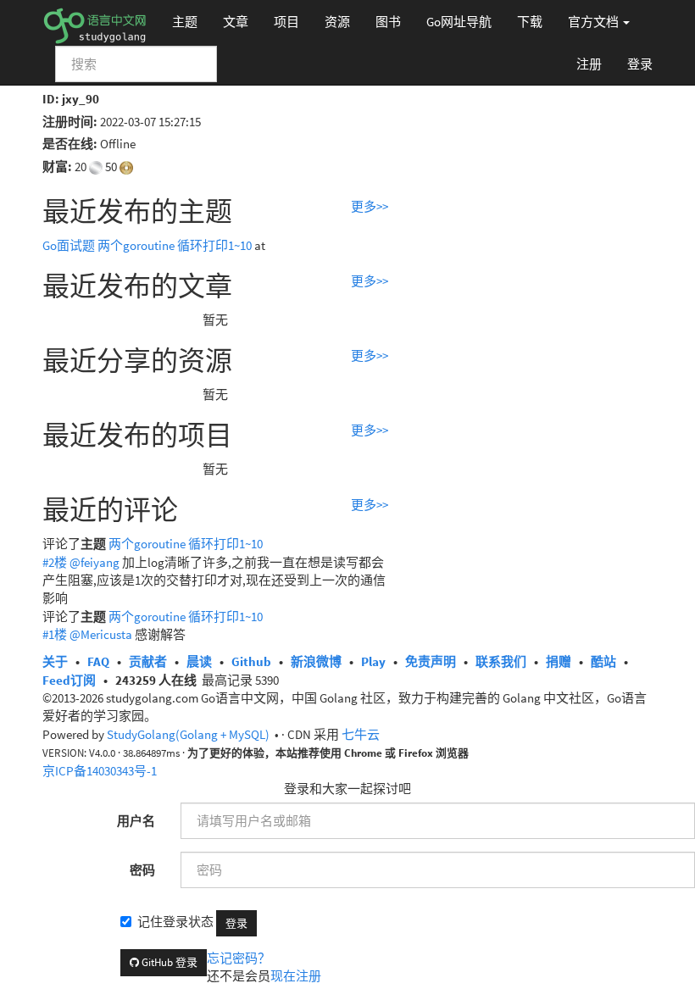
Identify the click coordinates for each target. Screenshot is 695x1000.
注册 (589, 64)
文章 (235, 22)
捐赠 (558, 661)
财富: (57, 166)
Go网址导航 (459, 22)
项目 (286, 22)
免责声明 (430, 661)
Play (373, 661)
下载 (529, 22)
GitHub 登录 (168, 962)
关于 (55, 661)
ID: (50, 99)
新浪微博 (316, 661)
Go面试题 (68, 245)
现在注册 (295, 976)
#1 (54, 634)
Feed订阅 (69, 680)
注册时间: (69, 122)
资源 (337, 22)
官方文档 (594, 22)
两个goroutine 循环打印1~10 (174, 245)
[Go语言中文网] (94, 21)
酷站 (603, 661)
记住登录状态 (175, 922)
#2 (54, 562)
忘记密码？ (238, 958)
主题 (184, 22)
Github (251, 661)
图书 (388, 22)
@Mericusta (101, 634)
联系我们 (500, 661)
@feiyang (95, 562)
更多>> (369, 206)
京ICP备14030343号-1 (99, 771)
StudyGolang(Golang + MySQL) (188, 734)
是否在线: (69, 144)
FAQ (98, 661)
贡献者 (148, 661)
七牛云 (361, 734)
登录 (640, 64)
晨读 (199, 661)
